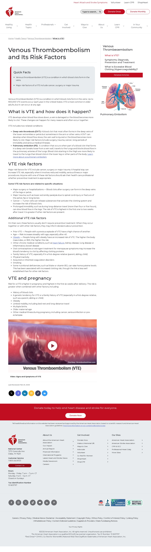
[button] (114, 11)
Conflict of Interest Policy (114, 518)
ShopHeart (81, 459)
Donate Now (75, 415)
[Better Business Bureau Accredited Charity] (107, 502)
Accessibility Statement (66, 518)
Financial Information (51, 452)
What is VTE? (58, 38)
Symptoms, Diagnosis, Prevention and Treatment (120, 61)
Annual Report (49, 449)
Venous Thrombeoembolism (39, 38)
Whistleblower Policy (42, 521)
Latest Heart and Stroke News (55, 458)
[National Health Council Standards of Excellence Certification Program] (101, 502)
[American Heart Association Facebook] (11, 502)
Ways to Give (82, 446)
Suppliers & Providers (86, 521)
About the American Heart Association (53, 441)
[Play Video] (52, 346)
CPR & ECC (116, 446)
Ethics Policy (97, 518)
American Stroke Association (123, 443)
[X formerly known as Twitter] (25, 502)
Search (100, 12)
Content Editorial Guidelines (64, 521)
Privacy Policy (25, 518)
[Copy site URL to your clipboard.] (38, 393)
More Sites (116, 452)
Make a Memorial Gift (85, 443)
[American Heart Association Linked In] (47, 502)
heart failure (58, 243)
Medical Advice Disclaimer (44, 518)
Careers (46, 464)
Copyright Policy (84, 518)
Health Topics (20, 38)
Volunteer (81, 452)
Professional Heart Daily (121, 449)
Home (11, 38)
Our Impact (47, 446)
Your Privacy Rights (75, 527)
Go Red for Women (85, 456)
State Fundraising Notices (106, 521)
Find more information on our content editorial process (84, 426)
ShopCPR (81, 462)
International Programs (52, 455)
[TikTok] (33, 502)
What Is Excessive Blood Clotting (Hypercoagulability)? (121, 68)
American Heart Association (123, 440)
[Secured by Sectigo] (134, 502)
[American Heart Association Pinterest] (54, 502)
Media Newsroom (50, 461)
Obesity (16, 237)
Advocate (81, 449)
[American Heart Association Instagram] (18, 502)
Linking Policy (132, 518)
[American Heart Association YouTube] (40, 502)
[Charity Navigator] (118, 502)
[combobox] (89, 12)
